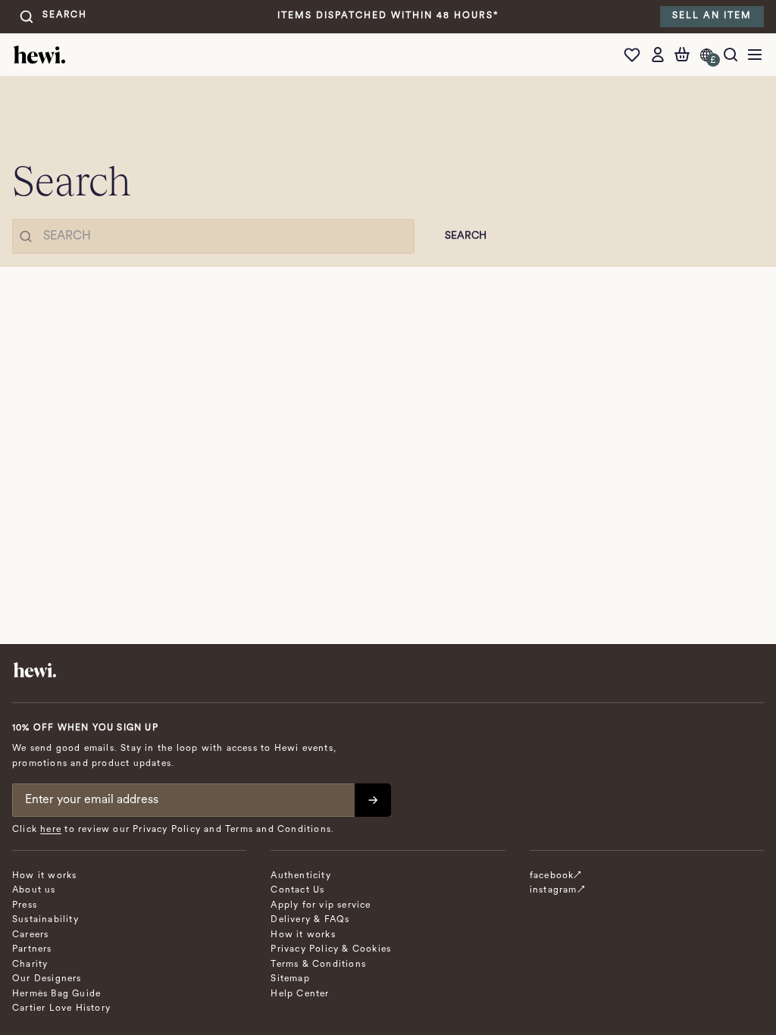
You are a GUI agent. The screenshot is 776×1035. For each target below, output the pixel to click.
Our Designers (47, 978)
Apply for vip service (321, 905)
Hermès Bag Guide (56, 994)
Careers (30, 935)
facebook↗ (556, 875)
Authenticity (300, 875)
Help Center (300, 994)
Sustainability (45, 919)
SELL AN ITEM (712, 15)
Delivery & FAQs (310, 919)
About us (34, 890)
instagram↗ (558, 890)
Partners (32, 949)
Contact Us (297, 890)
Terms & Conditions (318, 964)
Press (24, 905)
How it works (44, 875)
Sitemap (290, 978)
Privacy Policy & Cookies (331, 949)
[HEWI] (39, 54)
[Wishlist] (636, 54)
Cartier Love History (61, 1008)
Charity (30, 964)
